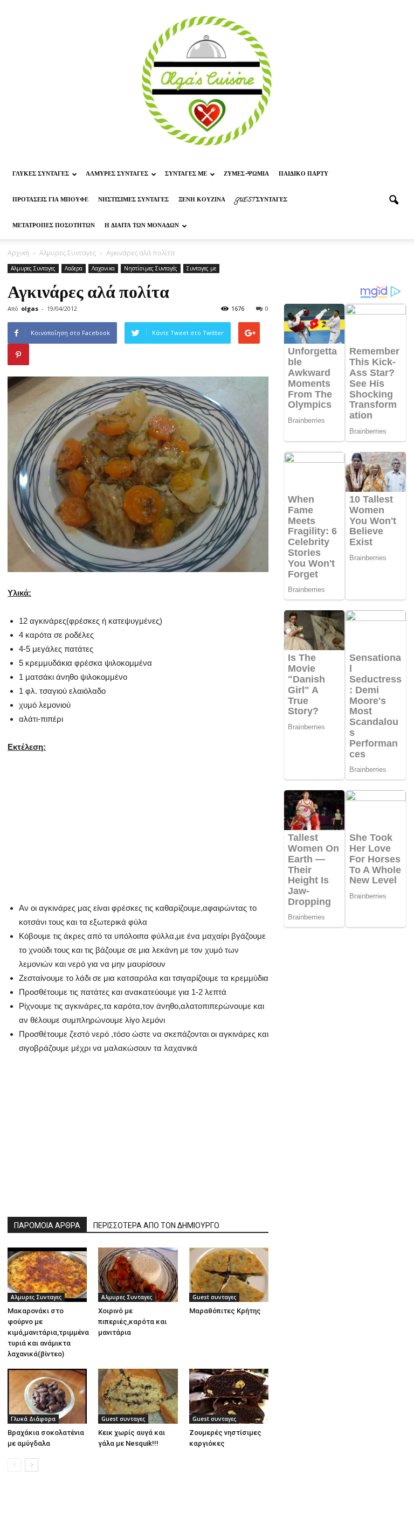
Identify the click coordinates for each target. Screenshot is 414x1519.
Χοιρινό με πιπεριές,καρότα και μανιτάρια (132, 1321)
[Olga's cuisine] (207, 81)
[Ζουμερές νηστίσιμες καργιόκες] (228, 1396)
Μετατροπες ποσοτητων (53, 226)
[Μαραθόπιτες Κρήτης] (228, 1275)
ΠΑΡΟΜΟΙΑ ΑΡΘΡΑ (47, 1225)
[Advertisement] (138, 821)
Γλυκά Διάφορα (33, 1419)
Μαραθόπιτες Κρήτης (225, 1311)
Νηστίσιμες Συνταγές (133, 200)
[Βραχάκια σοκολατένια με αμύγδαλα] (47, 1396)
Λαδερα (73, 268)
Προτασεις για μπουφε (50, 200)
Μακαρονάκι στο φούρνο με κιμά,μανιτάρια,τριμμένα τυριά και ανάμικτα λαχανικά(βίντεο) (48, 1332)
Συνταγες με (186, 174)
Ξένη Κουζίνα (201, 200)
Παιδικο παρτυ (303, 174)
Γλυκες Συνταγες (40, 174)
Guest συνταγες (261, 200)
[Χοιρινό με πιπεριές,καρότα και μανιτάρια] (137, 1275)
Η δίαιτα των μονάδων (142, 226)
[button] (393, 200)
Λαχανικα (103, 268)
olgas (29, 308)
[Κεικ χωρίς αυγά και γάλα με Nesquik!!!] (137, 1396)
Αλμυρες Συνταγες (117, 174)
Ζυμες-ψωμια (246, 174)
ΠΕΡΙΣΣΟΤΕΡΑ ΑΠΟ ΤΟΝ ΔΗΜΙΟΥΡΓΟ (156, 1225)
